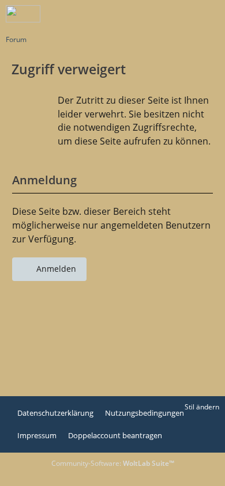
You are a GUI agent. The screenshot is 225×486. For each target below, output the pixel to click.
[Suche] (152, 14)
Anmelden (56, 268)
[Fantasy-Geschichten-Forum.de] (23, 13)
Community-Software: (112, 463)
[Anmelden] (181, 14)
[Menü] (210, 14)
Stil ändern (202, 407)
